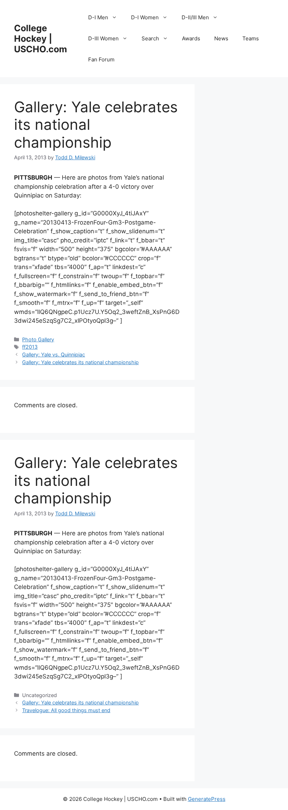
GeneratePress (206, 799)
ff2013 (30, 347)
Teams (250, 38)
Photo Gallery (38, 339)
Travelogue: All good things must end (66, 710)
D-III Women (103, 38)
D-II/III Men (195, 17)
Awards (191, 38)
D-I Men (98, 17)
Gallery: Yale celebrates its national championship (80, 362)
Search (150, 38)
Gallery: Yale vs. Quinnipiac (53, 354)
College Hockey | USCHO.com (40, 38)
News (221, 38)
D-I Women (145, 17)
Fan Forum (101, 59)
